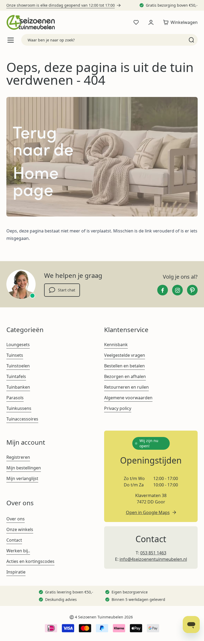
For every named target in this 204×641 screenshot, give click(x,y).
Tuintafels (16, 376)
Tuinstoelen (18, 366)
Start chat (66, 289)
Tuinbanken (18, 387)
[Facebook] (162, 290)
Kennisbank (116, 344)
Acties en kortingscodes (30, 561)
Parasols (15, 398)
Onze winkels (19, 529)
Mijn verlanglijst (22, 478)
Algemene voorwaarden (128, 398)
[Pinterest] (192, 290)
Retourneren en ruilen (126, 387)
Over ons (15, 519)
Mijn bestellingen (23, 468)
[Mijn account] (151, 22)
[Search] (191, 40)
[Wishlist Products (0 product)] (136, 22)
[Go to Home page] (30, 22)
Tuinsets (14, 355)
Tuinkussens (18, 408)
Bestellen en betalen (124, 366)
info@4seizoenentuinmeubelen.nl (153, 559)
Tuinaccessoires (22, 419)
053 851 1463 (153, 553)
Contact (14, 540)
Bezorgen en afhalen (125, 376)
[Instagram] (177, 290)
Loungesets (18, 344)
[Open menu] (10, 40)
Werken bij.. (18, 551)
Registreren (18, 457)
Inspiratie (16, 572)
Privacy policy (117, 408)
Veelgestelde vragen (124, 355)
